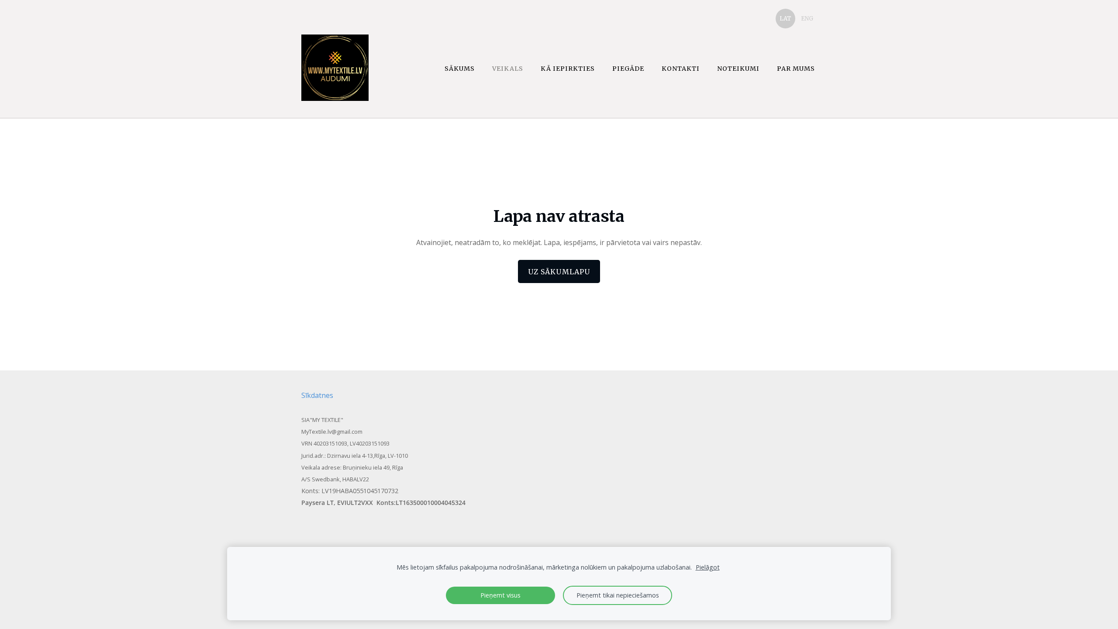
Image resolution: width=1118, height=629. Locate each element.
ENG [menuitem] (807, 18)
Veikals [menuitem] (507, 69)
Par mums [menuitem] (796, 69)
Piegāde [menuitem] (628, 69)
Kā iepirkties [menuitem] (568, 69)
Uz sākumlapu (559, 271)
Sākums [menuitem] (460, 69)
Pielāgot (708, 567)
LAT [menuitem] (785, 18)
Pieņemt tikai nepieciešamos (617, 595)
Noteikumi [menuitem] (738, 69)
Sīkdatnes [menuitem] (317, 395)
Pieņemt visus (500, 595)
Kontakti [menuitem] (681, 69)
